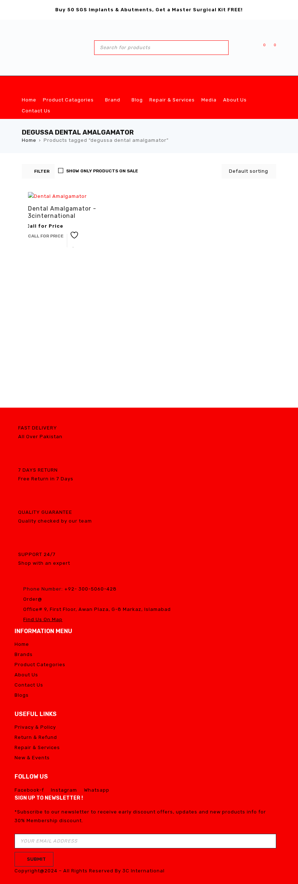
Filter (41, 171)
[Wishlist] (261, 47)
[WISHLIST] (73, 241)
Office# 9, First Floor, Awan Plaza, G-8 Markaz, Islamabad (97, 609)
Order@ (32, 599)
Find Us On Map (43, 619)
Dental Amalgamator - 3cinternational (62, 212)
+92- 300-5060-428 (90, 589)
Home (29, 140)
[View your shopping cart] (271, 47)
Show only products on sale (102, 170)
